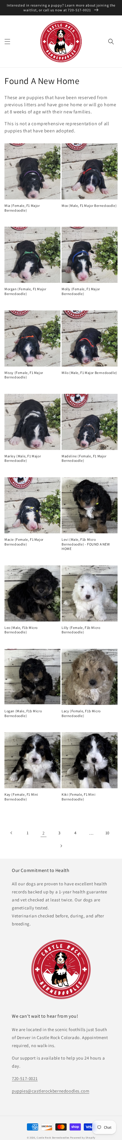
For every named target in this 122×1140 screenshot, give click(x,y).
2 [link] (43, 833)
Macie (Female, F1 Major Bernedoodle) (24, 541)
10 (107, 832)
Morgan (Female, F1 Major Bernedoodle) (25, 291)
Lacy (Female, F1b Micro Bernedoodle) (81, 713)
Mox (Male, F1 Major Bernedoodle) (89, 205)
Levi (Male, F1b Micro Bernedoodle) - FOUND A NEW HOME (86, 544)
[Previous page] (11, 832)
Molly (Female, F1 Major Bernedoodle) (81, 291)
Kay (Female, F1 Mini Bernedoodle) (21, 796)
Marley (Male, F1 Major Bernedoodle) (22, 458)
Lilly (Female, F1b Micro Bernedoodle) (81, 630)
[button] (7, 41)
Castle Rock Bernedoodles (53, 1137)
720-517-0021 (25, 1078)
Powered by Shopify (82, 1137)
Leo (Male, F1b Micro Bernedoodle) (21, 630)
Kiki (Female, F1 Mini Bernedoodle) (79, 796)
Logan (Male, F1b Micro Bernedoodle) (23, 713)
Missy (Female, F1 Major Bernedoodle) (23, 375)
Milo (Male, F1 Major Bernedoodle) (89, 372)
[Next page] (61, 845)
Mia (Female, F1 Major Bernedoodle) (22, 208)
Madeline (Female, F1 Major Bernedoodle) (84, 458)
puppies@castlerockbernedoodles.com (50, 1091)
